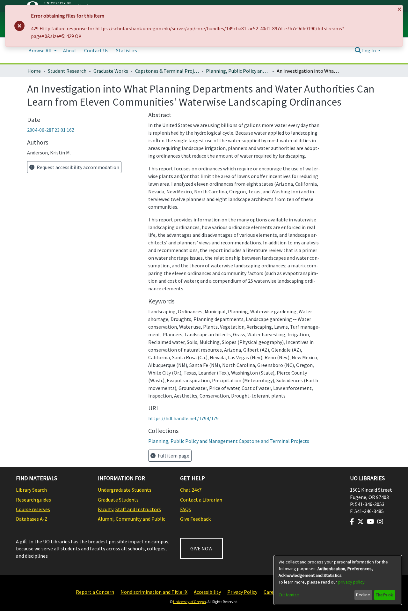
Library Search (31, 490)
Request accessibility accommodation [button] (77, 167)
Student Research (67, 71)
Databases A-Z (31, 519)
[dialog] (338, 580)
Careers (272, 592)
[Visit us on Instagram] (380, 521)
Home (34, 71)
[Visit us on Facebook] (352, 521)
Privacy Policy (242, 592)
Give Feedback (195, 519)
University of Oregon (189, 601)
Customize (289, 595)
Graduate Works (110, 71)
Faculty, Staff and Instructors (129, 509)
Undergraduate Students (124, 490)
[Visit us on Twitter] (360, 521)
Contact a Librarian (201, 499)
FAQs (185, 509)
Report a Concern (95, 592)
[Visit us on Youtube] (370, 521)
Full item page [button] (173, 455)
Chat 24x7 (190, 490)
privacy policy (351, 582)
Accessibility (207, 592)
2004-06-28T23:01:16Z (51, 130)
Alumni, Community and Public (131, 519)
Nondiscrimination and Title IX (153, 592)
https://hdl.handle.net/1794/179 (183, 418)
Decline (363, 595)
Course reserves (33, 509)
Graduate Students (118, 499)
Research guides (33, 499)
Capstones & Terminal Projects (167, 71)
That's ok (384, 595)
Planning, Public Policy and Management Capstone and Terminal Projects (238, 71)
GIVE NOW (201, 548)
